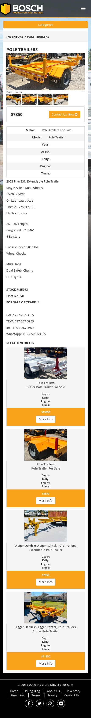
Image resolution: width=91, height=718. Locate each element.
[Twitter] (40, 704)
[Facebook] (29, 704)
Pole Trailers (38, 37)
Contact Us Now (63, 114)
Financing (18, 695)
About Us (53, 691)
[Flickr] (61, 704)
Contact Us (72, 695)
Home (14, 691)
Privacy (52, 695)
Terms (36, 695)
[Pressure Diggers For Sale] (23, 8)
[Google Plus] (50, 704)
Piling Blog (32, 691)
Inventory (14, 37)
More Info (45, 419)
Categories (45, 25)
